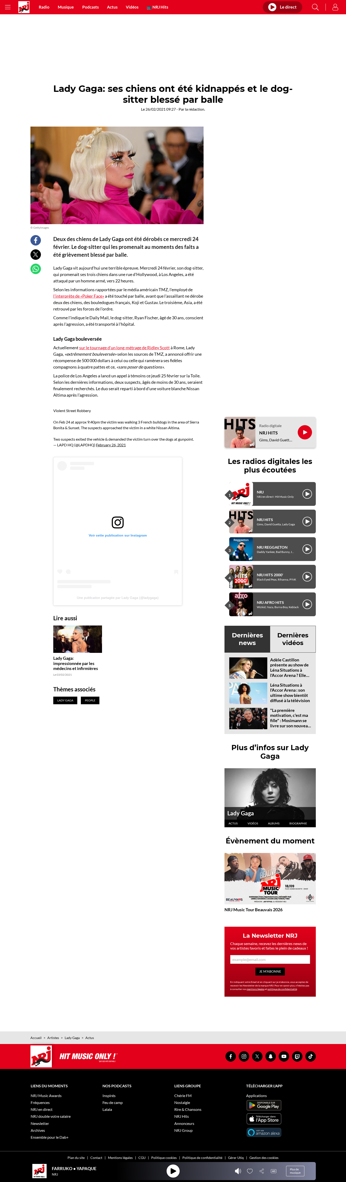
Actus (112, 7)
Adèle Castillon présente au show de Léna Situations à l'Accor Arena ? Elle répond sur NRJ (289, 670)
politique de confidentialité (282, 989)
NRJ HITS (268, 432)
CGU (142, 1158)
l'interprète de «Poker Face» (78, 296)
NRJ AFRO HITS (270, 602)
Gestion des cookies (263, 1158)
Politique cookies (164, 1158)
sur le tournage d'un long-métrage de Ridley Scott (124, 347)
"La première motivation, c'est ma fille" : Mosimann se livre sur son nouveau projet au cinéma (290, 720)
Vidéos (132, 7)
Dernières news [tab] (247, 638)
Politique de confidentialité (202, 1158)
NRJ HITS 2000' (270, 574)
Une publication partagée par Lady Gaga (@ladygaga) (118, 598)
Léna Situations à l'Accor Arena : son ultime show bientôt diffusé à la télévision (290, 692)
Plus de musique (295, 1170)
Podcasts (90, 7)
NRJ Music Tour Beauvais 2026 (253, 909)
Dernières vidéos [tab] (292, 638)
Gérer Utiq (236, 1158)
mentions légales (255, 989)
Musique (66, 7)
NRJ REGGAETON (272, 547)
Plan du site (76, 1158)
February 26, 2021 (111, 445)
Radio (44, 7)
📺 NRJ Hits (157, 7)
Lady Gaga (240, 813)
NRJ (260, 492)
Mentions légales (120, 1158)
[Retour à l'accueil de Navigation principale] (23, 7)
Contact (96, 1158)
